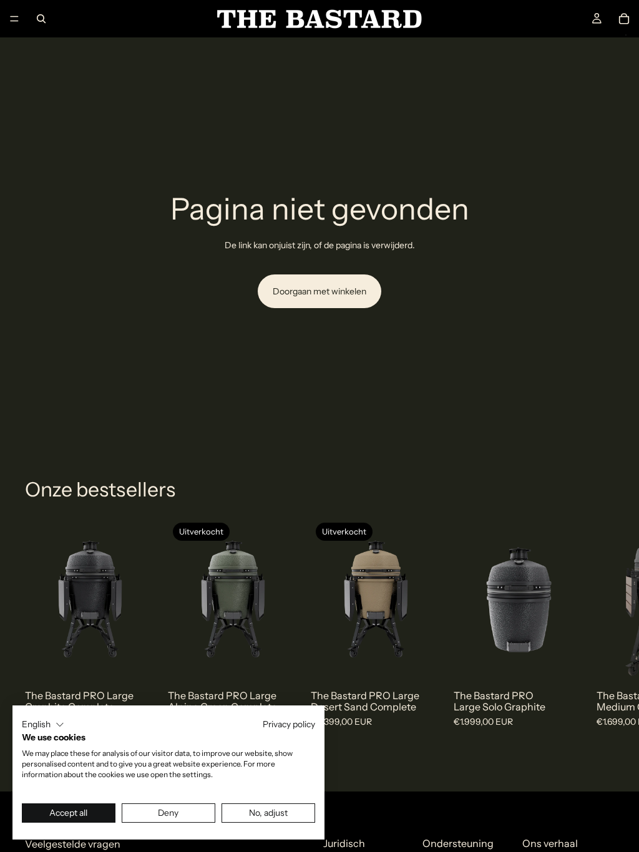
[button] (43, 724)
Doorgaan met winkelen (319, 291)
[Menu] (14, 18)
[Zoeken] (41, 18)
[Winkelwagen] (624, 18)
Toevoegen (146, 661)
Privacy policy (289, 724)
